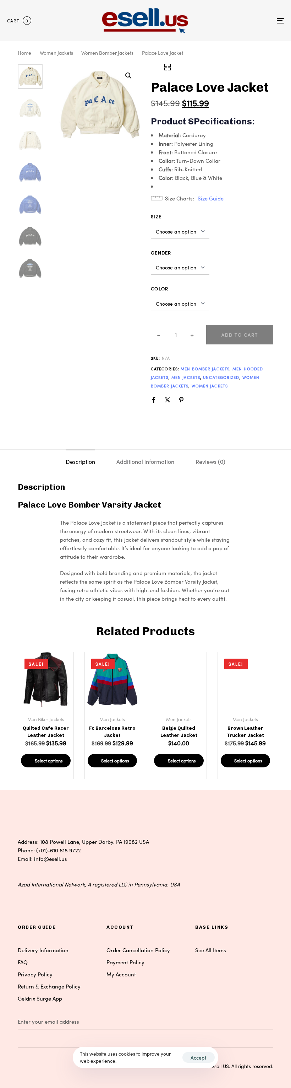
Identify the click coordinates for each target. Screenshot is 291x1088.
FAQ (23, 962)
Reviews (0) (210, 461)
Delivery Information (43, 950)
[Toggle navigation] (238, 20)
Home (24, 52)
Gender (161, 252)
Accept (199, 1057)
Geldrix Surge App (40, 998)
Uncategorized (221, 377)
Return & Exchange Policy (49, 986)
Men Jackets (185, 377)
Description (80, 461)
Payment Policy (125, 962)
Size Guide (211, 198)
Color (160, 288)
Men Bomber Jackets (205, 368)
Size (156, 216)
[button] (128, 75)
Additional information (145, 461)
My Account (121, 974)
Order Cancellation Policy (138, 950)
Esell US (220, 1066)
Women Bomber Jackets (107, 52)
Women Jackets (56, 52)
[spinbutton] (176, 334)
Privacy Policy (35, 974)
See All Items (210, 950)
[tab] (80, 461)
